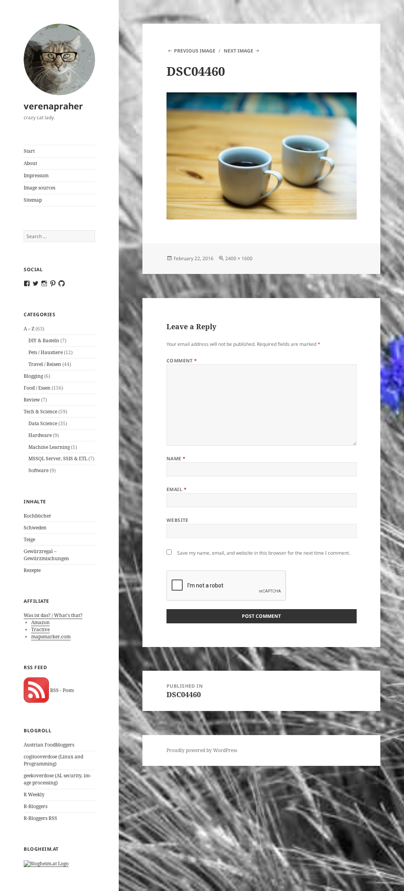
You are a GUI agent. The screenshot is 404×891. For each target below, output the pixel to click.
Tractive (40, 629)
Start (29, 151)
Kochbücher (37, 515)
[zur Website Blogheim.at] (46, 863)
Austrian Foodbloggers (49, 744)
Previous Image (194, 50)
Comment (181, 360)
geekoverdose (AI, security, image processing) (57, 779)
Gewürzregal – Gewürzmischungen (46, 555)
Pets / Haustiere (45, 352)
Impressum (36, 175)
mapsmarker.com (51, 636)
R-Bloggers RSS (40, 818)
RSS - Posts (61, 690)
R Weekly (34, 794)
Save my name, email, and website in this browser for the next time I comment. (263, 553)
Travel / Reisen (44, 364)
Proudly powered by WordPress (201, 750)
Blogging (33, 376)
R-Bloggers (35, 806)
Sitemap (33, 200)
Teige (29, 539)
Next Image (238, 50)
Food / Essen (37, 388)
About (30, 163)
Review (32, 399)
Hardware (40, 435)
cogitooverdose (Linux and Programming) (53, 760)
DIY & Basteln (43, 340)
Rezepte (32, 570)
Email (176, 489)
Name (176, 458)
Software (38, 470)
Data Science (42, 423)
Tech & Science (40, 411)
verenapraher (53, 106)
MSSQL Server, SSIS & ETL (57, 458)
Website (177, 520)
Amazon (40, 622)
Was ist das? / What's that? (53, 615)
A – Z (29, 328)
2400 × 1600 (238, 258)
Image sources (39, 187)
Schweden (35, 527)
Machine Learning (49, 447)
